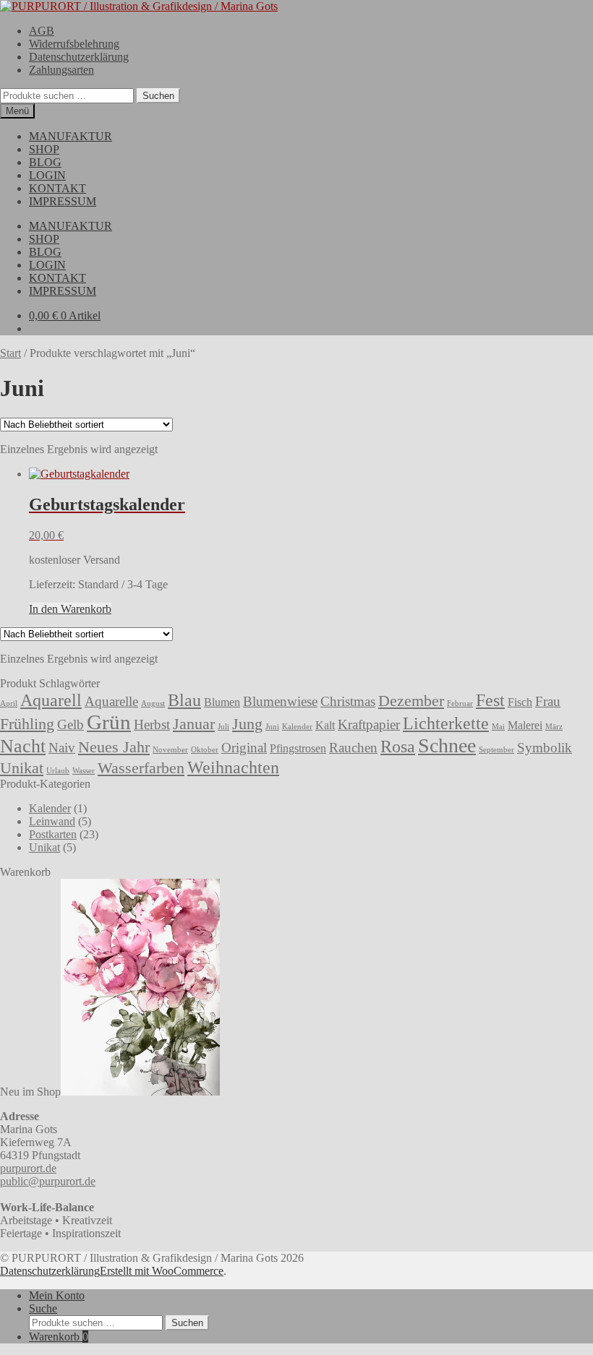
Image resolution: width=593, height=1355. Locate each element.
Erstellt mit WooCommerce (161, 1271)
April (8, 703)
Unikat (21, 768)
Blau (184, 700)
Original (244, 747)
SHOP (44, 149)
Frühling (27, 724)
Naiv (61, 747)
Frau (547, 701)
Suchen (158, 95)
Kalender (297, 727)
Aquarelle (111, 701)
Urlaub (57, 771)
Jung (247, 724)
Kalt (325, 725)
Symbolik (544, 747)
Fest (490, 700)
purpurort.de (28, 1168)
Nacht (23, 746)
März (554, 727)
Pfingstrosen (298, 748)
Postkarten (53, 834)
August (153, 703)
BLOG (45, 162)
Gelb (70, 724)
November (170, 750)
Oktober (204, 750)
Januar (194, 724)
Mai (498, 727)
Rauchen (353, 747)
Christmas (347, 701)
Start (10, 353)
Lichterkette (446, 723)
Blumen (222, 702)
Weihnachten (233, 767)
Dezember (411, 701)
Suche (43, 1308)
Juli (223, 727)
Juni (272, 727)
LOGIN (47, 175)
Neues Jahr (114, 747)
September (496, 750)
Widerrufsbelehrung (74, 44)
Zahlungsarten (61, 70)
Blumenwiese (280, 701)
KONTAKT (57, 188)
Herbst (152, 724)
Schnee (447, 745)
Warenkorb (58, 1336)
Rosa (397, 746)
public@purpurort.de (47, 1181)
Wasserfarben (141, 768)
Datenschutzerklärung (79, 57)
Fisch (520, 702)
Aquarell (51, 700)
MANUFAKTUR (70, 136)
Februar (460, 703)
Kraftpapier (369, 724)
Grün (109, 722)
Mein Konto (57, 1295)
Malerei (525, 725)
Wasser (83, 771)
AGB (41, 31)
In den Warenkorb (70, 609)
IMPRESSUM (62, 201)
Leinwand (52, 821)
